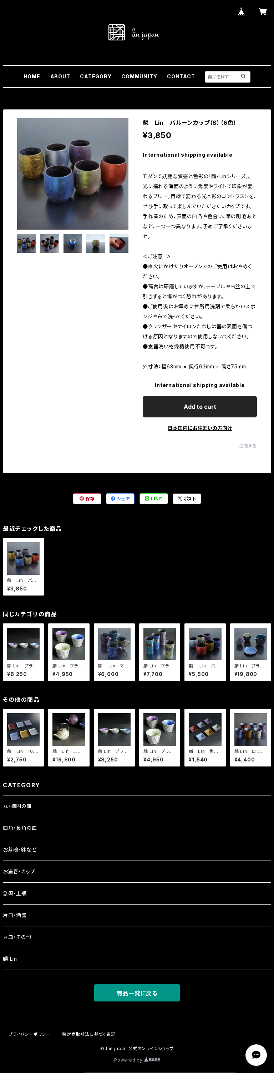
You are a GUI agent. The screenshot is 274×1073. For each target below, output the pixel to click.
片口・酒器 (15, 915)
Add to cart (200, 406)
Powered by (129, 1060)
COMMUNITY (139, 76)
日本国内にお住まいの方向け (200, 428)
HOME (32, 76)
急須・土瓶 (15, 893)
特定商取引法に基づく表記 (89, 1034)
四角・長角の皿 (20, 828)
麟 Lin (10, 959)
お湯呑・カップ (19, 871)
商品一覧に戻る (137, 993)
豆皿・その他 (17, 937)
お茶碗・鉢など (20, 850)
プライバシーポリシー (30, 1034)
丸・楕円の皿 (17, 806)
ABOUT (60, 76)
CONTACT (181, 76)
